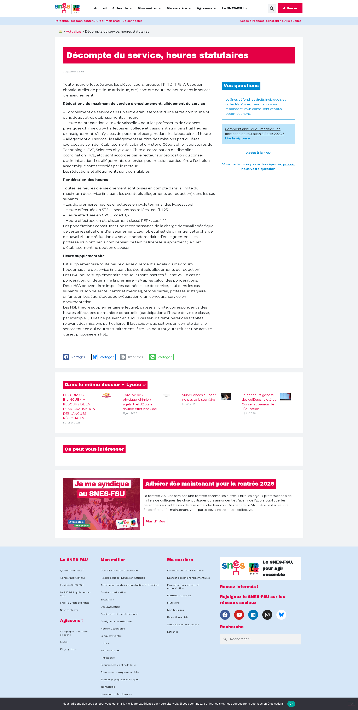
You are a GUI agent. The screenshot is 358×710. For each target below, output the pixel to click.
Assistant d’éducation (113, 592)
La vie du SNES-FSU (71, 585)
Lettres (105, 643)
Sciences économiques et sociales (120, 672)
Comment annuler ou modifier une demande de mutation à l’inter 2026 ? (254, 133)
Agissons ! (71, 620)
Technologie (108, 686)
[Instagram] (267, 615)
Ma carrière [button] (177, 8)
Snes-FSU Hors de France (74, 602)
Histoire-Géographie (113, 628)
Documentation (110, 606)
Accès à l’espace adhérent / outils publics (270, 20)
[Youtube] (239, 615)
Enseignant (107, 599)
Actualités (73, 31)
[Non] (351, 703)
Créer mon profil (108, 20)
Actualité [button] (120, 8)
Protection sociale (177, 617)
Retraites (172, 631)
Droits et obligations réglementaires (188, 577)
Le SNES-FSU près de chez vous (75, 594)
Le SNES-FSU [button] (233, 8)
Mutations (173, 602)
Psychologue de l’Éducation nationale (123, 577)
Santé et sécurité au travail (183, 624)
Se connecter (132, 20)
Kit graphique (68, 649)
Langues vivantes (111, 635)
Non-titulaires (175, 609)
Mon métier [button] (147, 8)
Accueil (100, 8)
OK (291, 703)
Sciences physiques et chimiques (120, 679)
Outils (63, 641)
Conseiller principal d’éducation (119, 570)
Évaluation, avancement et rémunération (183, 586)
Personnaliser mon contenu (75, 20)
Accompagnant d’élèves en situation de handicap (130, 585)
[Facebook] (225, 615)
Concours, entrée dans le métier (185, 570)
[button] (272, 8)
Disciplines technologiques (116, 693)
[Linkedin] (253, 615)
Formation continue (179, 595)
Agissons (204, 8)
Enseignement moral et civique (119, 614)
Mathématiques (110, 650)
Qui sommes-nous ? (72, 570)
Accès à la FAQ (258, 153)
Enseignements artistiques (116, 621)
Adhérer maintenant (72, 577)
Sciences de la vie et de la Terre (118, 664)
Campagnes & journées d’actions (74, 633)
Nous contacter (69, 609)
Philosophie (108, 657)
